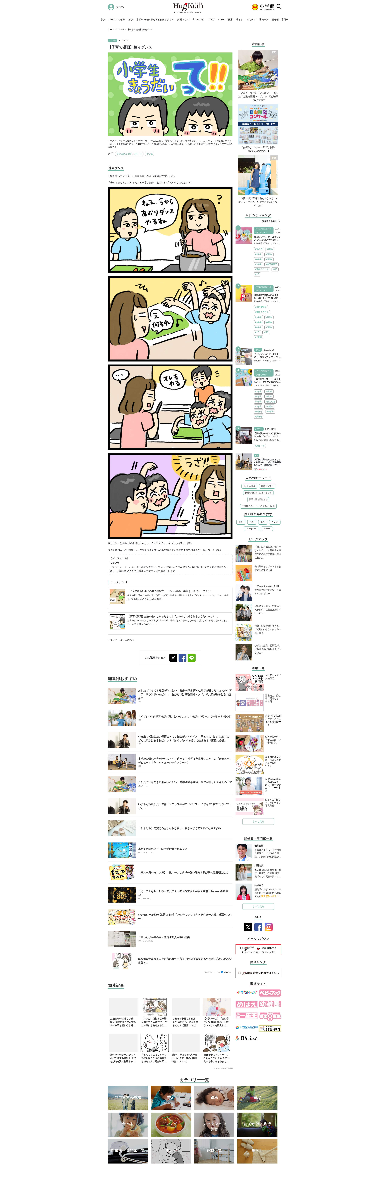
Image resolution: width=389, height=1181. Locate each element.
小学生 (149, 154)
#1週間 (258, 337)
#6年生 (269, 259)
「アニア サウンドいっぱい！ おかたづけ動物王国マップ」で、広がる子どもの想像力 (258, 96)
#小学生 (269, 406)
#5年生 (258, 264)
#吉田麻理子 (271, 264)
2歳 (262, 522)
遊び (130, 19)
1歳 (251, 522)
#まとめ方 (270, 401)
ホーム (111, 29)
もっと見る (258, 821)
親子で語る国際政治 (258, 499)
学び (103, 19)
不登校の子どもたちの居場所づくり (258, 506)
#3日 (257, 274)
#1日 (275, 269)
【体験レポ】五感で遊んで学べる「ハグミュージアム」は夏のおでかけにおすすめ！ (258, 202)
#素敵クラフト (262, 269)
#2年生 (258, 254)
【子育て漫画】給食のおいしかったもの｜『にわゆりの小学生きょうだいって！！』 (173, 616)
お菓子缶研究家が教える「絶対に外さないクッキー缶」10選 (268, 629)
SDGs (221, 19)
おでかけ (251, 19)
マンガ (211, 19)
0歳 (240, 522)
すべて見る (258, 906)
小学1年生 (251, 529)
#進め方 (258, 249)
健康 (230, 19)
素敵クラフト (267, 486)
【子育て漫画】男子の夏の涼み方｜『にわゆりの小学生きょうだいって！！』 (169, 591)
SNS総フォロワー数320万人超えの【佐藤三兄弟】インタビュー (268, 610)
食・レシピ (198, 19)
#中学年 (270, 411)
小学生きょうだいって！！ (129, 154)
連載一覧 (264, 19)
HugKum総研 (249, 486)
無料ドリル (183, 19)
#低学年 (258, 411)
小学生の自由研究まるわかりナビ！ (155, 19)
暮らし (239, 19)
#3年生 (269, 254)
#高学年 (258, 416)
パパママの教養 (117, 19)
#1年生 (270, 249)
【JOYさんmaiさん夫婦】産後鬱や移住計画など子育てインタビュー (268, 590)
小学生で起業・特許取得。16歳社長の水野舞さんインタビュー (268, 649)
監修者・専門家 (280, 19)
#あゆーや (260, 446)
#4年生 (258, 259)
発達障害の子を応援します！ (258, 493)
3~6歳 (274, 522)
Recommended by (212, 972)
